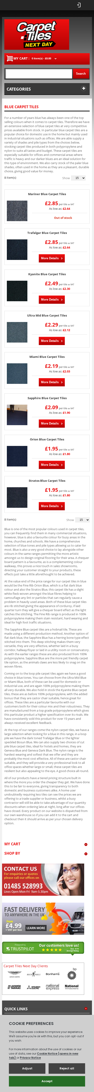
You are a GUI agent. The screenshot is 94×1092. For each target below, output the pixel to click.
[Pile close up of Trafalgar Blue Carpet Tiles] (17, 249)
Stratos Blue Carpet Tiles (47, 481)
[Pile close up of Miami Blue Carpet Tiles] (17, 373)
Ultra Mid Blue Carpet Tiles (47, 315)
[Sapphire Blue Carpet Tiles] (17, 415)
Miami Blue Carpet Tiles (47, 357)
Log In (79, 5)
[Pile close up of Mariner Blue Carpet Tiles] (17, 211)
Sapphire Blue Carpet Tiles (47, 398)
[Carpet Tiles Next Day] (36, 34)
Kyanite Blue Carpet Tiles (47, 274)
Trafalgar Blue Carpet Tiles (47, 233)
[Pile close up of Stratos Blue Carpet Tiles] (17, 497)
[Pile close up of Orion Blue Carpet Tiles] (17, 456)
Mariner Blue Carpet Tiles (47, 194)
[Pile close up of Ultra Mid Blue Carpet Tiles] (17, 332)
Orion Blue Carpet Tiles (47, 439)
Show (66, 178)
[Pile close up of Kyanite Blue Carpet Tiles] (17, 291)
